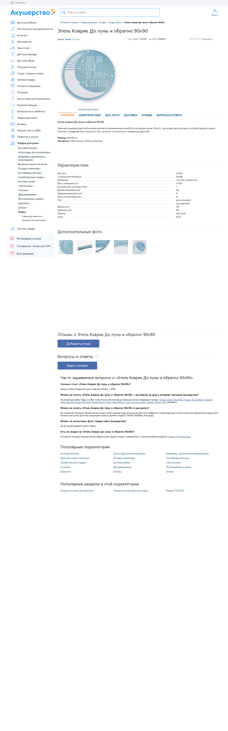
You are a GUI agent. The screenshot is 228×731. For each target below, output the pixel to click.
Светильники (26, 185)
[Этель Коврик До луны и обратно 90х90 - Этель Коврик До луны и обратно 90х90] (66, 247)
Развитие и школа (27, 136)
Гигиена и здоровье (29, 85)
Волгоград (76, 402)
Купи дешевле (25, 253)
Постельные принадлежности (35, 28)
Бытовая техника (28, 148)
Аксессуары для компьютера (34, 152)
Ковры (22, 211)
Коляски (22, 35)
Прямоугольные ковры (34, 220)
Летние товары (26, 228)
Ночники (23, 190)
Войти (215, 15)
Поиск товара (64, 12)
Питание (22, 92)
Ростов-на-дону (138, 402)
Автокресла (24, 41)
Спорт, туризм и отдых (30, 73)
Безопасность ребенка (31, 111)
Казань (187, 400)
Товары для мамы (27, 117)
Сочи (127, 402)
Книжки (21, 124)
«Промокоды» (184, 436)
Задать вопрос (77, 365)
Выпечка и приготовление (33, 164)
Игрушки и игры (26, 66)
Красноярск (197, 400)
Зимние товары (26, 79)
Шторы (22, 207)
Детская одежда (27, 54)
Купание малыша (27, 104)
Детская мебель (26, 22)
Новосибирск (118, 402)
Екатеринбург (98, 402)
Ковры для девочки (32, 216)
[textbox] (110, 12)
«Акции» (171, 436)
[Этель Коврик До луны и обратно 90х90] (88, 75)
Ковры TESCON (175, 490)
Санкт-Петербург (175, 400)
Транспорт (23, 47)
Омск (108, 402)
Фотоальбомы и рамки (31, 198)
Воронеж (86, 402)
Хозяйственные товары (32, 177)
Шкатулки (24, 203)
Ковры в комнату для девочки (76, 490)
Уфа (164, 402)
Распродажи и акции (29, 238)
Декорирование (28, 194)
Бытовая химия (27, 181)
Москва (162, 400)
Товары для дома (27, 143)
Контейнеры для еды (30, 172)
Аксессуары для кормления (33, 98)
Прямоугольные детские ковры (130, 490)
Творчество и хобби (29, 130)
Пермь (158, 402)
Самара (150, 402)
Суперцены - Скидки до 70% (33, 246)
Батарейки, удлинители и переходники (187, 453)
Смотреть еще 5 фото (88, 109)
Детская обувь (26, 60)
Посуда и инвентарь (29, 168)
